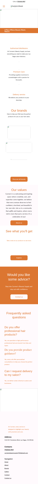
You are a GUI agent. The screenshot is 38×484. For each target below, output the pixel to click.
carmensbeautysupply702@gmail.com (16, 453)
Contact (7, 475)
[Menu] (4, 6)
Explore (19, 258)
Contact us (19, 297)
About (6, 465)
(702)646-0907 (21, 1)
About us (19, 223)
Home (6, 462)
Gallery (7, 471)
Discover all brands (19, 179)
